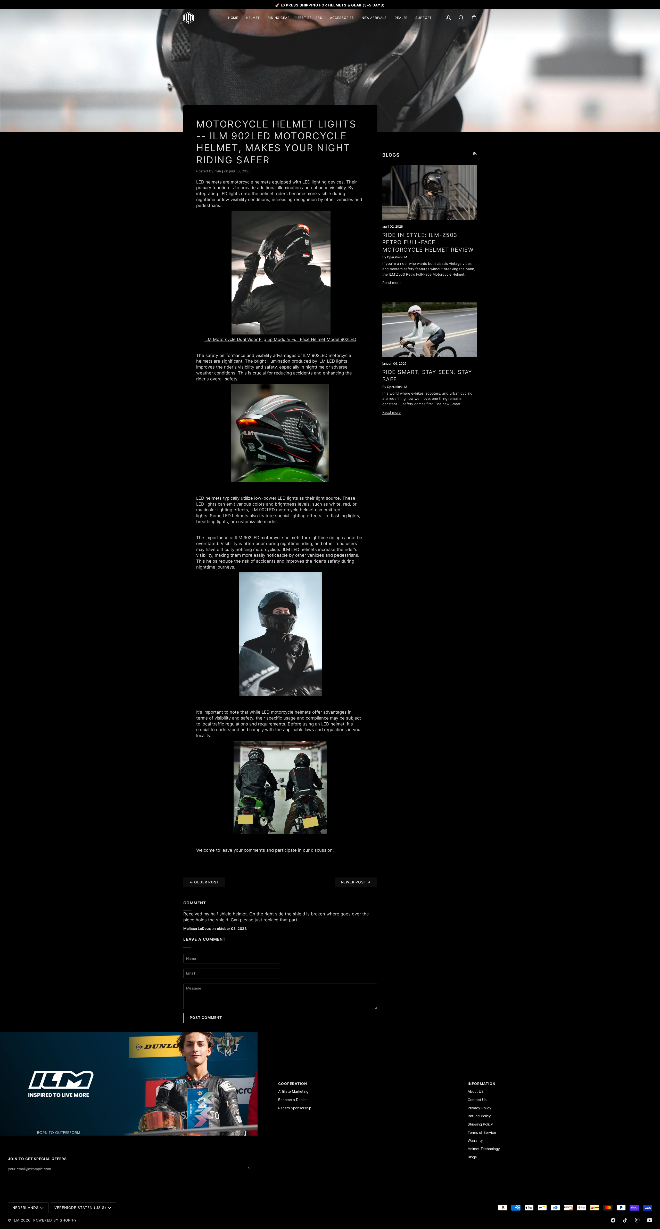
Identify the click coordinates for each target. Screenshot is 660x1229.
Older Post (204, 882)
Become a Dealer (292, 1100)
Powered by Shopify (55, 1220)
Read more (391, 283)
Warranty (475, 1140)
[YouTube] (649, 1220)
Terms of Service (482, 1132)
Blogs (472, 1157)
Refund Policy (479, 1116)
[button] (253, 17)
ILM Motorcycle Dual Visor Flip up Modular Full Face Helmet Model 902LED (280, 339)
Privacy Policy (479, 1108)
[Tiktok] (625, 1220)
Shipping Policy (480, 1124)
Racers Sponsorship (294, 1108)
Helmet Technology (484, 1149)
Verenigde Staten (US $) (80, 1208)
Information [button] (482, 1084)
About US (476, 1091)
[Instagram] (637, 1220)
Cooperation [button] (292, 1084)
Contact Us (477, 1100)
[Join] (245, 1168)
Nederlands (25, 1208)
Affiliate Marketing (293, 1091)
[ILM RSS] (475, 153)
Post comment (206, 1018)
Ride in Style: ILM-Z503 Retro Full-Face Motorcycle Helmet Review (428, 242)
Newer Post (356, 882)
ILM (16, 1220)
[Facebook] (613, 1220)
